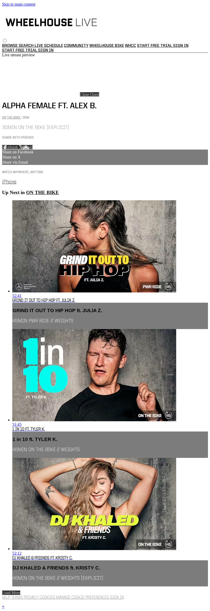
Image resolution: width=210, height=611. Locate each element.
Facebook (10, 147)
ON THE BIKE (11, 117)
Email (28, 147)
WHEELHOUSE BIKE (106, 46)
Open (94, 94)
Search (27, 46)
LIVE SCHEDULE (49, 46)
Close (85, 94)
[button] (4, 40)
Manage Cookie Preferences (83, 598)
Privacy (32, 598)
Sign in (180, 46)
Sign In (46, 50)
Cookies (48, 598)
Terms (17, 598)
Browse (10, 46)
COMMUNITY (76, 46)
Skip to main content (18, 4)
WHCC (130, 46)
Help (6, 598)
